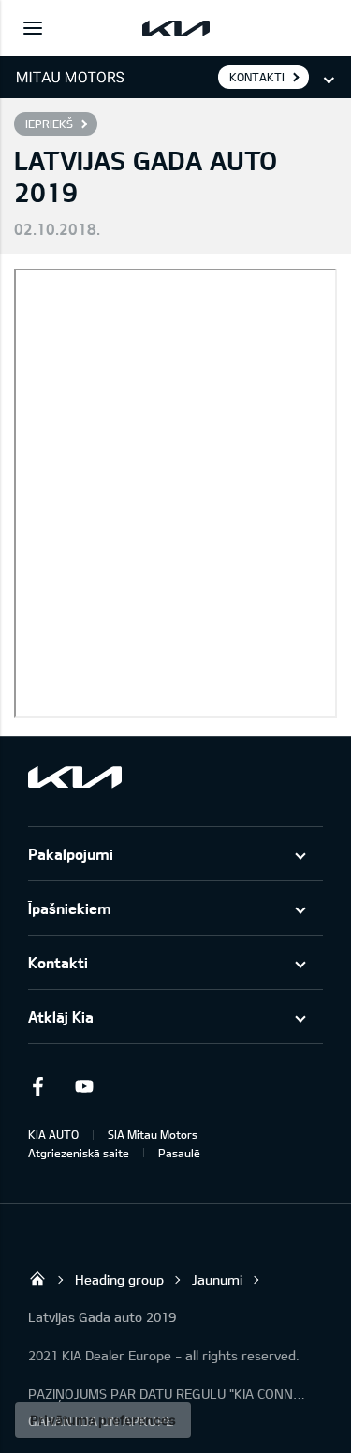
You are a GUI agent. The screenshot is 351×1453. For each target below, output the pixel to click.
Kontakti (58, 962)
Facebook (37, 1086)
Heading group (119, 1279)
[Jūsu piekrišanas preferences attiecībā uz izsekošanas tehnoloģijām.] (103, 1420)
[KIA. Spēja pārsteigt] (75, 777)
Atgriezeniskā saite (78, 1152)
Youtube (84, 1086)
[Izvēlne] (32, 28)
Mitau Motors (37, 1278)
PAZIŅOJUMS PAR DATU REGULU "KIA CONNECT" (168, 1394)
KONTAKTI (257, 76)
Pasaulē (179, 1152)
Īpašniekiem (69, 908)
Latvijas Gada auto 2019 (102, 1317)
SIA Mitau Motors (152, 1134)
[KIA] (176, 28)
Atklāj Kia (61, 1016)
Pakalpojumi (70, 854)
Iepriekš (49, 123)
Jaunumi (217, 1279)
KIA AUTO (53, 1134)
